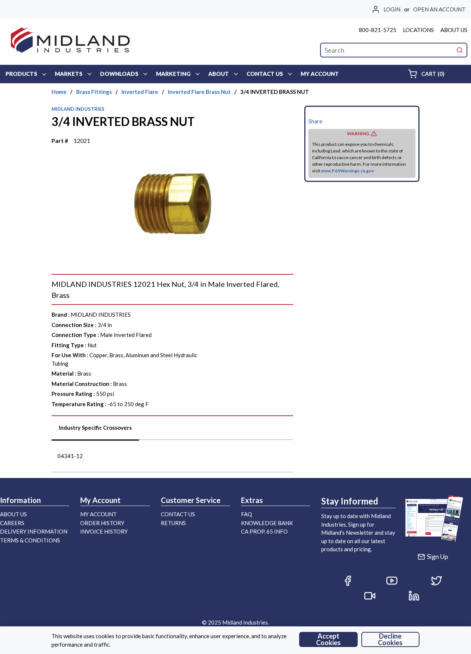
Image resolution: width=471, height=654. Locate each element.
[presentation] (95, 430)
